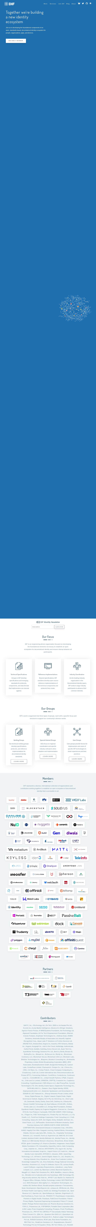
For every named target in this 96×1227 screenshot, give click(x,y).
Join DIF (61, 3)
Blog (68, 3)
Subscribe (59, 626)
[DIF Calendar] (91, 3)
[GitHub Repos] (87, 3)
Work (45, 3)
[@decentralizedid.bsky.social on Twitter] (79, 3)
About (74, 3)
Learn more (19, 761)
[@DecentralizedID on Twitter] (83, 3)
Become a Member (16, 40)
